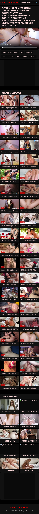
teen (4, 52)
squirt (4, 56)
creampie (29, 52)
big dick (32, 56)
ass (22, 52)
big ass (24, 56)
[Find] (36, 2)
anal (18, 56)
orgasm (11, 56)
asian (10, 52)
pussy (16, 52)
